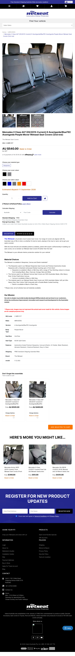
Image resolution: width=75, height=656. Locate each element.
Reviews (20, 234)
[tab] (8, 233)
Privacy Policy (43, 551)
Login (4, 545)
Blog (3, 569)
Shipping (41, 545)
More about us (37, 621)
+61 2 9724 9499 (11, 586)
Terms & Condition (45, 557)
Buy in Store (6, 563)
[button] (9, 6)
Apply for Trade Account (10, 566)
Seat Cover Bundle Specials (48, 534)
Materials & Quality (8, 551)
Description (8, 234)
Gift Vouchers (43, 537)
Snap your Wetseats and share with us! (14, 534)
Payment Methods (8, 560)
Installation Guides (8, 554)
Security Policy (43, 554)
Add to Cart (32, 198)
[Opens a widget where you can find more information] (67, 628)
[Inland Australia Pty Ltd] (37, 13)
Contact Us (8, 590)
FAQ (3, 557)
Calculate (52, 212)
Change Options (10, 413)
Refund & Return (44, 548)
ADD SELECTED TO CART (60, 427)
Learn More (26, 204)
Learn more (37, 154)
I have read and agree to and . (38, 516)
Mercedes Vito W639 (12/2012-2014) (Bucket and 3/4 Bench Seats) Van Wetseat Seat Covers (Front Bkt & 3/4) (61, 471)
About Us (5, 548)
